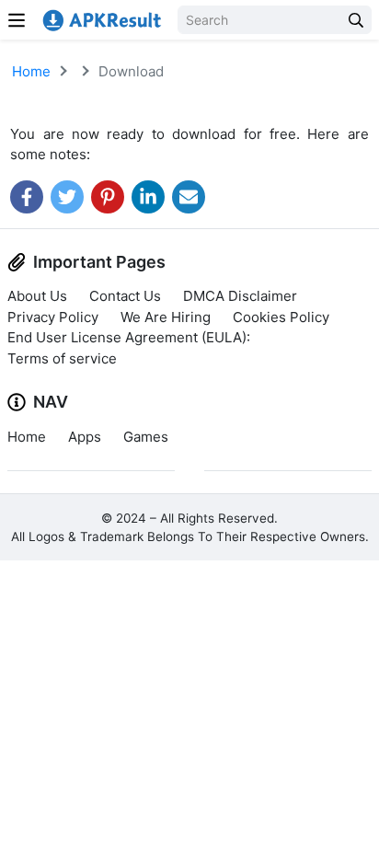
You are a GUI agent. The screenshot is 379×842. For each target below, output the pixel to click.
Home (31, 71)
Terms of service (62, 358)
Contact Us (125, 296)
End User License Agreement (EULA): (128, 337)
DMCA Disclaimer (240, 296)
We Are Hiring (166, 317)
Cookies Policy (281, 317)
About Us (37, 296)
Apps (84, 436)
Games (145, 436)
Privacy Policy (52, 317)
